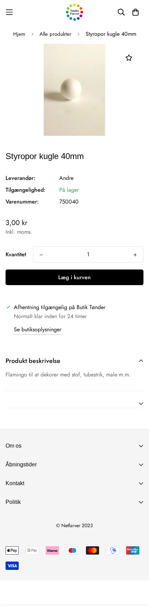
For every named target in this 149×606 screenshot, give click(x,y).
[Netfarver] (74, 12)
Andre (66, 178)
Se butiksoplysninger (37, 329)
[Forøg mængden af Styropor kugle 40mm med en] (135, 255)
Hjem (19, 34)
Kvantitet (16, 254)
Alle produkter (55, 34)
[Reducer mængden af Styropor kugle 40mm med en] (41, 255)
